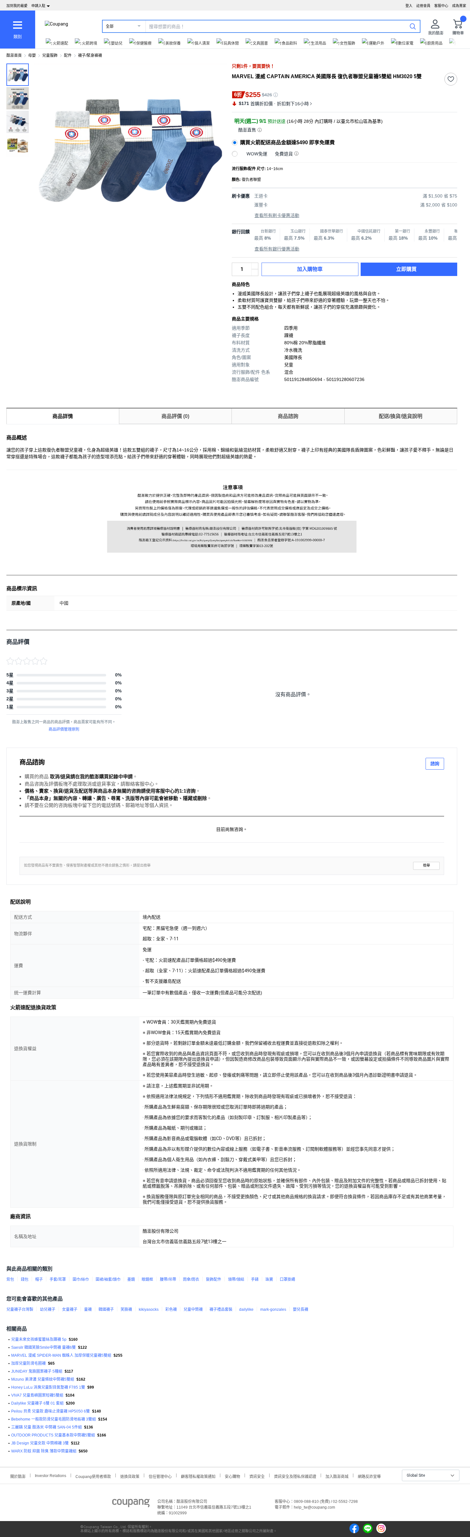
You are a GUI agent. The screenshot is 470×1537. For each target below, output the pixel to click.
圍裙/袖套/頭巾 (108, 1279)
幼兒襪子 (47, 1309)
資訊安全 (257, 1475)
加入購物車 (310, 269)
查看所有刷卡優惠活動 (277, 215)
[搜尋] (413, 26)
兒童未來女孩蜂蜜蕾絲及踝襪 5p (39, 1339)
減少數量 (255, 266)
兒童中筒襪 (193, 1309)
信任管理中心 (160, 1475)
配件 (68, 55)
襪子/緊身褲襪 (90, 55)
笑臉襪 (126, 1309)
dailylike (246, 1309)
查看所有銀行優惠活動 (277, 248)
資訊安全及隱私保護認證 (295, 1475)
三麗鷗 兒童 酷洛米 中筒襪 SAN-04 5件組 (46, 1427)
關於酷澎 (18, 1475)
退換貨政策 (129, 1475)
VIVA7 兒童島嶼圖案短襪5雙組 (37, 1395)
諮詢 (434, 763)
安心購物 (232, 1475)
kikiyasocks (149, 1309)
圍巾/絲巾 (81, 1279)
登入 (408, 6)
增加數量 (255, 272)
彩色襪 (171, 1309)
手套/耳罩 (58, 1279)
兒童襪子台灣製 (19, 1309)
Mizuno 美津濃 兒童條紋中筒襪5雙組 (42, 1379)
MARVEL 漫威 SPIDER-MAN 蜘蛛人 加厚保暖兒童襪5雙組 (61, 1355)
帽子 (39, 1279)
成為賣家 (459, 6)
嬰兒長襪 (300, 1309)
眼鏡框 (147, 1279)
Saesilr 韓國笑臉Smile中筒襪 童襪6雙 (43, 1347)
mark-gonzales (273, 1309)
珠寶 (269, 1279)
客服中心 (441, 6)
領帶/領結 (236, 1279)
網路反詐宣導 (369, 1475)
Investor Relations (50, 1475)
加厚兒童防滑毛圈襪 (28, 1363)
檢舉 (426, 865)
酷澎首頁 (14, 55)
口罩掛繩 (287, 1279)
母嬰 (32, 55)
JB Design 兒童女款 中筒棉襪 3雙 (40, 1443)
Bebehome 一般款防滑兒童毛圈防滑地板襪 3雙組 (53, 1419)
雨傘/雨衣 (191, 1279)
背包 (10, 1279)
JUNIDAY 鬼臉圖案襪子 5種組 (36, 1371)
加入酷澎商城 (337, 1475)
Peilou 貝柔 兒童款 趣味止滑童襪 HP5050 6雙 (50, 1411)
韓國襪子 (106, 1309)
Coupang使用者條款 (93, 1475)
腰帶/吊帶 (168, 1279)
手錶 (255, 1279)
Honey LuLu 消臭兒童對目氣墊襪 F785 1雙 (48, 1387)
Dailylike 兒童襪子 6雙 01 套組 (37, 1403)
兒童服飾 (50, 55)
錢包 (24, 1279)
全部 (110, 26)
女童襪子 (69, 1309)
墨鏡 (131, 1279)
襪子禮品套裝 (220, 1309)
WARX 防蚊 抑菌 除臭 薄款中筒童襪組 (43, 1451)
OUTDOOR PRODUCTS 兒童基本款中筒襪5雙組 (53, 1435)
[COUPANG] (131, 1504)
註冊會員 (423, 6)
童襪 (88, 1309)
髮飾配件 (213, 1279)
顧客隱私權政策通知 (198, 1475)
